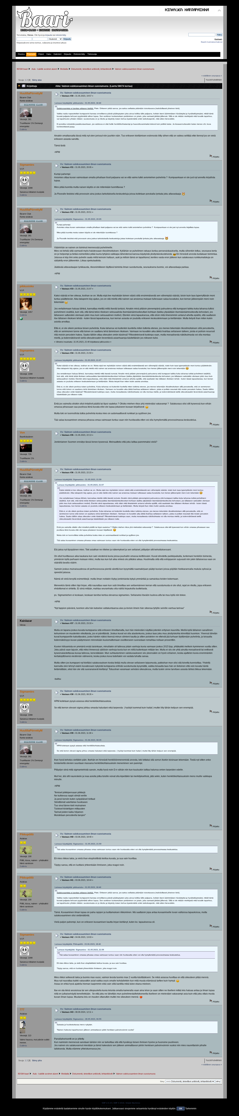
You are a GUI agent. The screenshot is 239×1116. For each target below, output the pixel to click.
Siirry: (162, 1081)
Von (22, 432)
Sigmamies (27, 164)
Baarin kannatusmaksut (211, 42)
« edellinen (206, 76)
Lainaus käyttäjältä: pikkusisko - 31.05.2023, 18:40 (78, 103)
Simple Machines (132, 1103)
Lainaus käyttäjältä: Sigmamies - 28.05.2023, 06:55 (78, 1019)
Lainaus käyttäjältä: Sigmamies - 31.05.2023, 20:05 (78, 219)
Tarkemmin (190, 1108)
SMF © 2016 (119, 1103)
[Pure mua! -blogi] (21, 319)
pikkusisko (27, 286)
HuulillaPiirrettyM (31, 93)
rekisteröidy (60, 35)
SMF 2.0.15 (107, 1103)
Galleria (23, 129)
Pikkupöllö (27, 834)
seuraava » (217, 76)
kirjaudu (48, 35)
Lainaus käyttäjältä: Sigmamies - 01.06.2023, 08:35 (78, 740)
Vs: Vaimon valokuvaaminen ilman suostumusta (85, 93)
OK (180, 1108)
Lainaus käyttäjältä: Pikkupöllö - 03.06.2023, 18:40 (78, 944)
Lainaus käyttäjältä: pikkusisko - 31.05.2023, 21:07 (78, 360)
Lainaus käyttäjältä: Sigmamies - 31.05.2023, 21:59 (78, 479)
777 (22, 1009)
